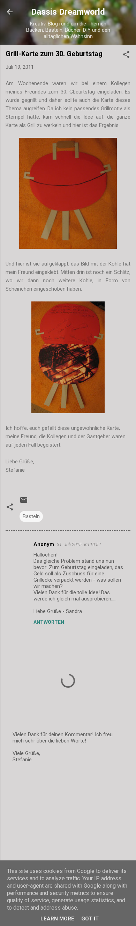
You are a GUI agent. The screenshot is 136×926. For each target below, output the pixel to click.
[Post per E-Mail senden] (24, 502)
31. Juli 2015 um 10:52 (79, 544)
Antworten (48, 622)
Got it (90, 919)
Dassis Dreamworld (68, 12)
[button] (126, 55)
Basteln (31, 516)
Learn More (57, 919)
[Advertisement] (68, 824)
